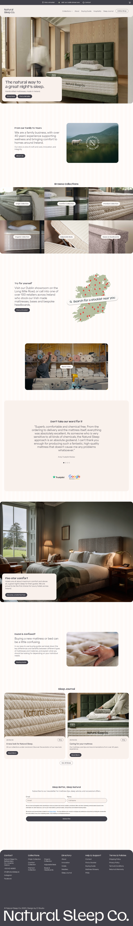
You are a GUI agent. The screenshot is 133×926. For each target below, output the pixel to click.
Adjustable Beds (50, 864)
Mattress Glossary (92, 869)
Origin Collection (34, 859)
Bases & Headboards (48, 868)
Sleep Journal (108, 11)
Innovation (66, 862)
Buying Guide (86, 11)
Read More (12, 753)
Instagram (8, 875)
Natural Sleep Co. (9, 11)
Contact (88, 859)
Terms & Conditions (116, 866)
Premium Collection (32, 868)
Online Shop (121, 11)
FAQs (87, 872)
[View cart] (130, 2)
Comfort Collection (32, 863)
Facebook (8, 878)
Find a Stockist (90, 862)
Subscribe (66, 819)
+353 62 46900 (10, 868)
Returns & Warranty (116, 869)
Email (28, 796)
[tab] (63, 462)
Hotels (64, 866)
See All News (66, 763)
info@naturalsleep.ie (11, 871)
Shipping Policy (115, 859)
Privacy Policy (114, 862)
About (77, 11)
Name (69, 796)
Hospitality (97, 11)
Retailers (65, 869)
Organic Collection (48, 860)
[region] (66, 443)
